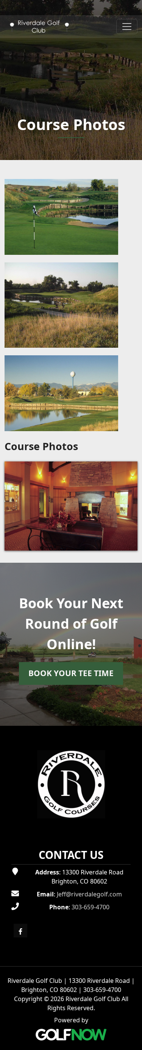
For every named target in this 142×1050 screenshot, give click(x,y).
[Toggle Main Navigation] (126, 26)
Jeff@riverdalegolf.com (89, 894)
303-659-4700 (90, 907)
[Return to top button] (132, 716)
